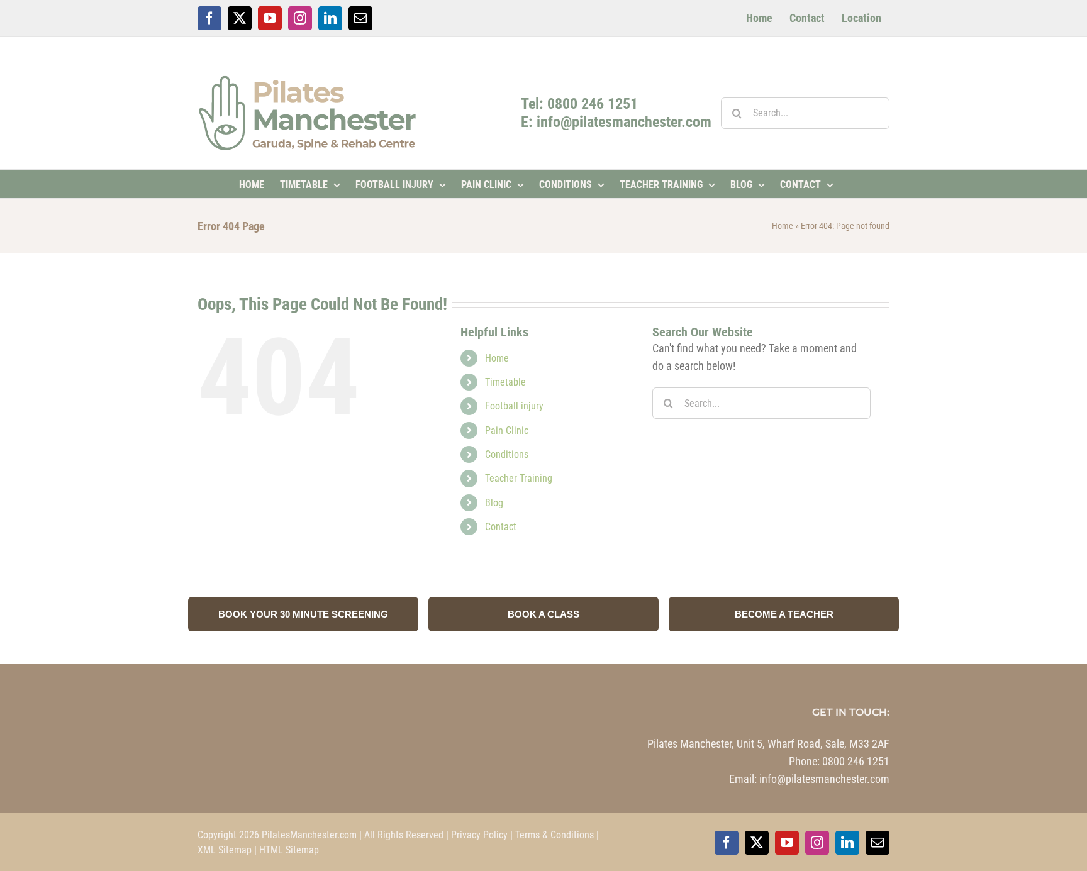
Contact (500, 527)
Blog (494, 503)
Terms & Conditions (554, 835)
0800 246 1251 (855, 761)
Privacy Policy (479, 835)
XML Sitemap (225, 850)
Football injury (514, 406)
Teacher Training (518, 478)
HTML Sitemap (289, 850)
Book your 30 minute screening (303, 614)
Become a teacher (784, 614)
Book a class (543, 614)
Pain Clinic (506, 430)
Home (782, 226)
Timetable (505, 382)
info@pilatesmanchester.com (824, 778)
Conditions (506, 454)
